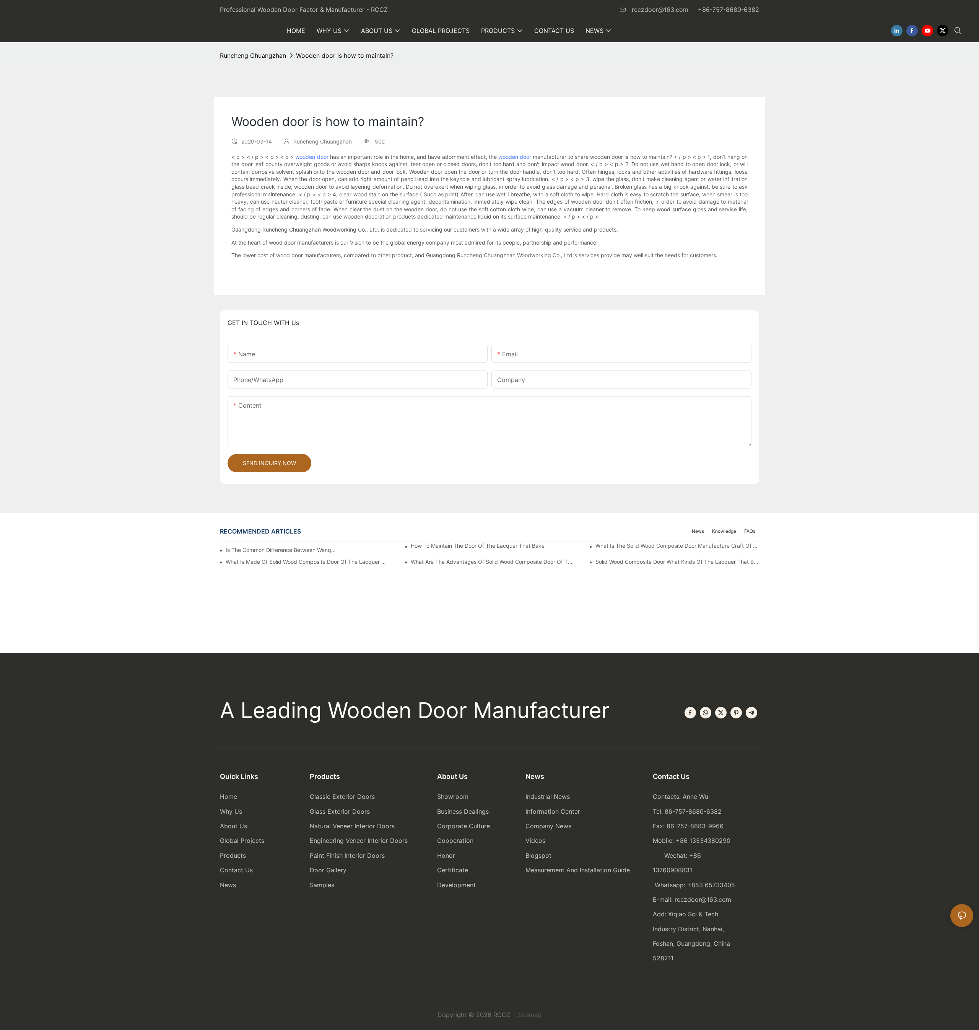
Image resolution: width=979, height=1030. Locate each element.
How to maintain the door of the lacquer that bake (478, 545)
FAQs (749, 531)
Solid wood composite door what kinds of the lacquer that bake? (677, 561)
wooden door (311, 156)
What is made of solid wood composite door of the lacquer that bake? (307, 561)
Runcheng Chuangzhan (253, 55)
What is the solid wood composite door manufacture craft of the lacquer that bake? (677, 545)
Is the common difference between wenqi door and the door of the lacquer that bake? (281, 550)
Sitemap (529, 1015)
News (698, 531)
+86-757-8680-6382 (728, 9)
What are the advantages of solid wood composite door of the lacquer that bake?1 (492, 561)
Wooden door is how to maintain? (345, 55)
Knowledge (724, 531)
